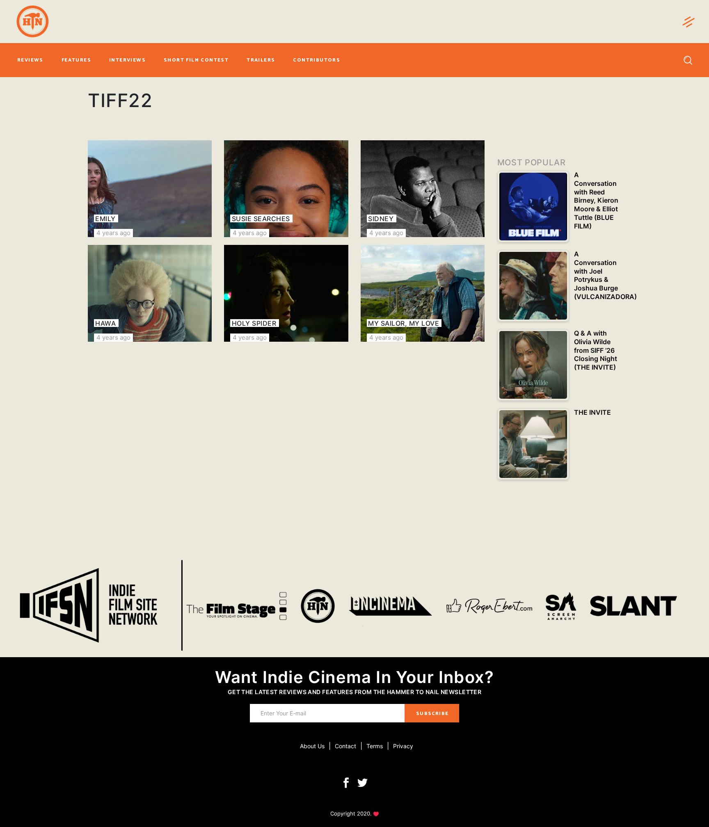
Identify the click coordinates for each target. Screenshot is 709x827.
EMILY (105, 219)
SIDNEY (380, 219)
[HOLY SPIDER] (286, 293)
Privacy (403, 745)
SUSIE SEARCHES (261, 219)
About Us (312, 745)
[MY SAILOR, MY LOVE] (423, 293)
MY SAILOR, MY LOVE (403, 323)
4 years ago (113, 233)
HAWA (105, 323)
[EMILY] (150, 188)
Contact (345, 745)
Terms (374, 745)
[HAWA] (150, 293)
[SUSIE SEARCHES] (286, 188)
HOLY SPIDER (254, 323)
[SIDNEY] (423, 188)
